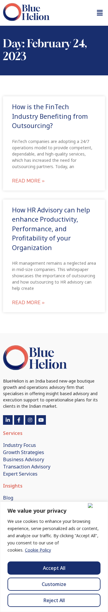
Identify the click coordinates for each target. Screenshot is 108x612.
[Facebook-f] (19, 420)
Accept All (54, 568)
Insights (12, 485)
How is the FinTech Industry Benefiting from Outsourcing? (50, 116)
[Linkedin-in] (8, 420)
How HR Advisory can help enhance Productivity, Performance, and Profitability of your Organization (51, 229)
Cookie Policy (38, 550)
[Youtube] (41, 420)
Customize (54, 584)
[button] (100, 13)
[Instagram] (30, 420)
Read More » (28, 181)
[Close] (96, 505)
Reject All (54, 600)
